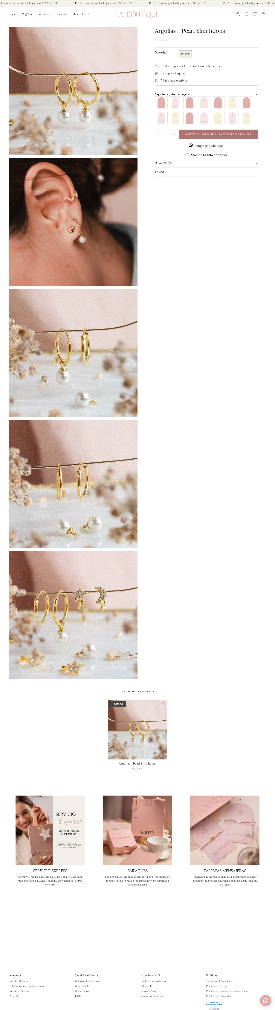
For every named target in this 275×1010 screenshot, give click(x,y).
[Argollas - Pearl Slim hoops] (137, 729)
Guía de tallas (82, 985)
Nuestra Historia (18, 980)
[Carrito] (263, 14)
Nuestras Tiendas (19, 990)
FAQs (78, 995)
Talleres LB (146, 985)
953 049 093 (51, 3)
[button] (13, 14)
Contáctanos (82, 990)
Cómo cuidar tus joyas (87, 980)
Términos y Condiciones (219, 980)
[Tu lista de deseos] (255, 14)
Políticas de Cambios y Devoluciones (226, 990)
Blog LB (13, 995)
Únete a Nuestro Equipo (153, 980)
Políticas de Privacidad (219, 995)
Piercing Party (148, 990)
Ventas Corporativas (151, 995)
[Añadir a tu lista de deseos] (163, 703)
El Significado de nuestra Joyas (26, 985)
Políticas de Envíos (216, 985)
